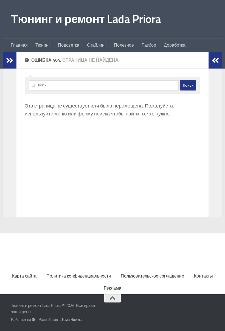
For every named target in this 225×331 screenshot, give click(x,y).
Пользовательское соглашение (152, 276)
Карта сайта (24, 276)
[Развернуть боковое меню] (9, 60)
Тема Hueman (72, 320)
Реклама (112, 288)
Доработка (174, 45)
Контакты (203, 276)
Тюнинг (42, 45)
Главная (19, 45)
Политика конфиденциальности (78, 276)
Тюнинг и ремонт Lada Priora (86, 19)
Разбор (149, 45)
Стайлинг (96, 45)
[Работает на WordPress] (33, 319)
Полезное (124, 45)
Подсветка (68, 45)
